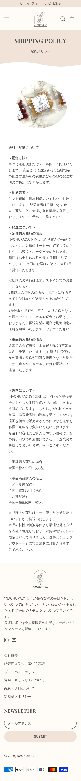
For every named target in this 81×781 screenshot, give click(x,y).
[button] (63, 18)
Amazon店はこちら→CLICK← (40, 3)
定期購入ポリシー (17, 696)
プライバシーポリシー (21, 672)
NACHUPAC (25, 756)
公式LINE (11, 623)
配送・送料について (19, 688)
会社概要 (11, 655)
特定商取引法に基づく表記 (24, 664)
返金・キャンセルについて (24, 680)
